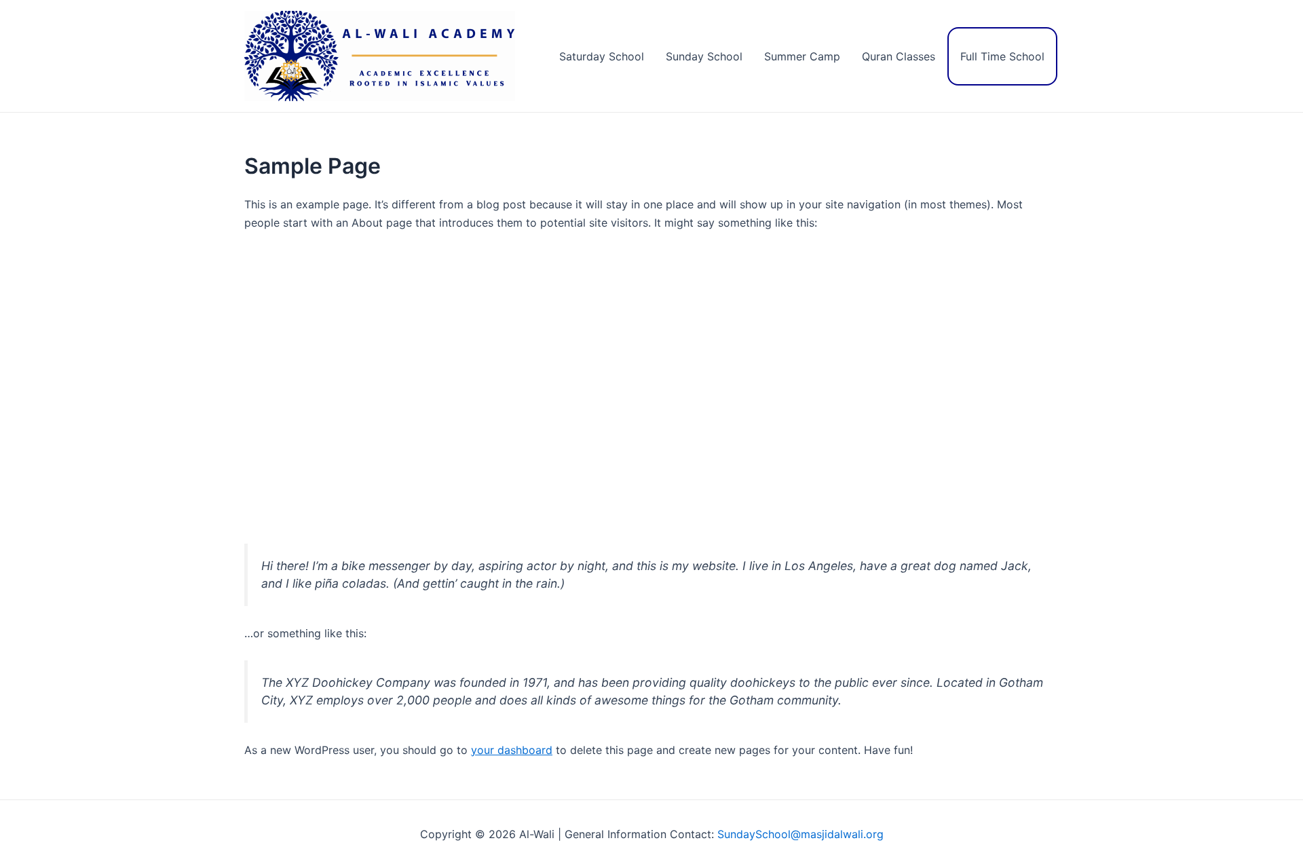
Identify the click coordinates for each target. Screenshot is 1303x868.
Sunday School (704, 56)
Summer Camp (802, 56)
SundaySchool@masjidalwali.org (800, 834)
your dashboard (511, 750)
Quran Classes (898, 56)
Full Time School (1002, 56)
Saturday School (601, 56)
